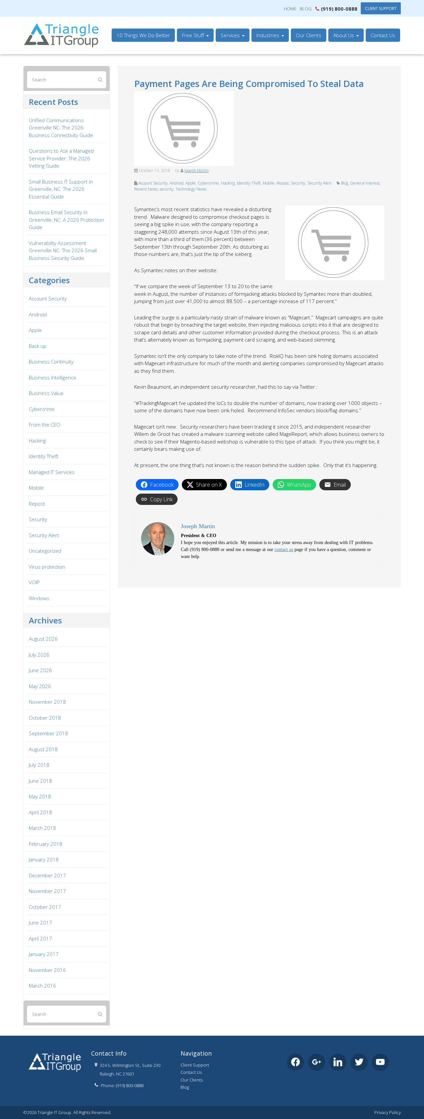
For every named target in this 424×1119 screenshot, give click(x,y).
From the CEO (44, 424)
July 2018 (39, 764)
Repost (283, 183)
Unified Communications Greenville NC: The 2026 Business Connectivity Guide (61, 127)
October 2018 (45, 717)
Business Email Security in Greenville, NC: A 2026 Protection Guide (66, 219)
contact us (284, 549)
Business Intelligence (52, 377)
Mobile (269, 183)
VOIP (34, 582)
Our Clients (192, 1080)
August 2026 (43, 638)
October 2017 (45, 907)
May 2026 (40, 686)
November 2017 (47, 891)
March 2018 (42, 828)
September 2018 (48, 733)
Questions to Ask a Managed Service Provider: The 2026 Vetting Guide (61, 158)
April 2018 (40, 812)
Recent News (146, 189)
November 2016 (47, 970)
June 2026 (40, 670)
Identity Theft (249, 183)
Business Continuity (51, 361)
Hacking (228, 183)
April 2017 (40, 938)
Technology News (191, 189)
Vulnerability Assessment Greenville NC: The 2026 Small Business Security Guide (63, 250)
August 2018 (43, 749)
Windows (39, 598)
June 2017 (40, 922)
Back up (37, 346)
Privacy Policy (387, 1112)
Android (177, 183)
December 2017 (47, 875)
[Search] (100, 79)
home (290, 9)
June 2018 (40, 780)
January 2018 (44, 859)
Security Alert (319, 183)
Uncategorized (45, 550)
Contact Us (191, 1072)
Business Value (46, 393)
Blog (306, 9)
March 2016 (42, 985)
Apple (191, 183)
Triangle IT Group (42, 20)
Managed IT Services (52, 472)
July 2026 (39, 654)
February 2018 (45, 843)
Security (298, 183)
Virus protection (47, 566)
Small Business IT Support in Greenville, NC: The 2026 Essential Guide (61, 189)
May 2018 (40, 796)
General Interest (365, 183)
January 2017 (44, 954)
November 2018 (47, 701)
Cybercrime (208, 183)
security (167, 189)
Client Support (381, 8)
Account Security (153, 183)
